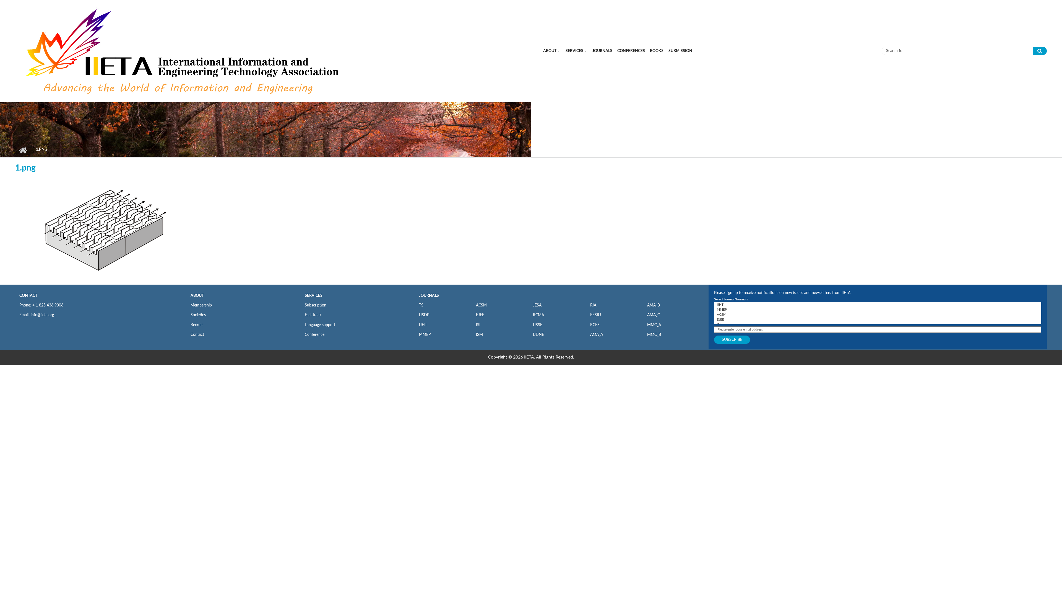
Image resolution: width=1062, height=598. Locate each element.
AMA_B (653, 305)
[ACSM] (877, 314)
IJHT (423, 325)
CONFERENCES (631, 51)
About (549, 51)
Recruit (197, 325)
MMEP (425, 335)
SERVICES (313, 296)
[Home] (183, 50)
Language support (320, 325)
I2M (479, 335)
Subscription (315, 305)
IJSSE (537, 325)
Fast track (313, 315)
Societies (198, 315)
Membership (201, 305)
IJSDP (424, 315)
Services (574, 51)
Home (22, 150)
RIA (593, 305)
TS (421, 305)
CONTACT (28, 296)
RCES (595, 325)
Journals (602, 51)
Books (656, 51)
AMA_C (653, 315)
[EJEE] (877, 319)
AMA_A (596, 335)
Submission (680, 51)
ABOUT (197, 296)
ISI (478, 325)
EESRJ (595, 315)
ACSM (481, 305)
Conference (314, 335)
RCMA (538, 315)
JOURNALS (429, 296)
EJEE (480, 315)
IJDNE (538, 335)
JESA (537, 305)
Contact (197, 335)
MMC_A (654, 325)
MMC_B (654, 335)
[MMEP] (877, 309)
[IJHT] (877, 304)
